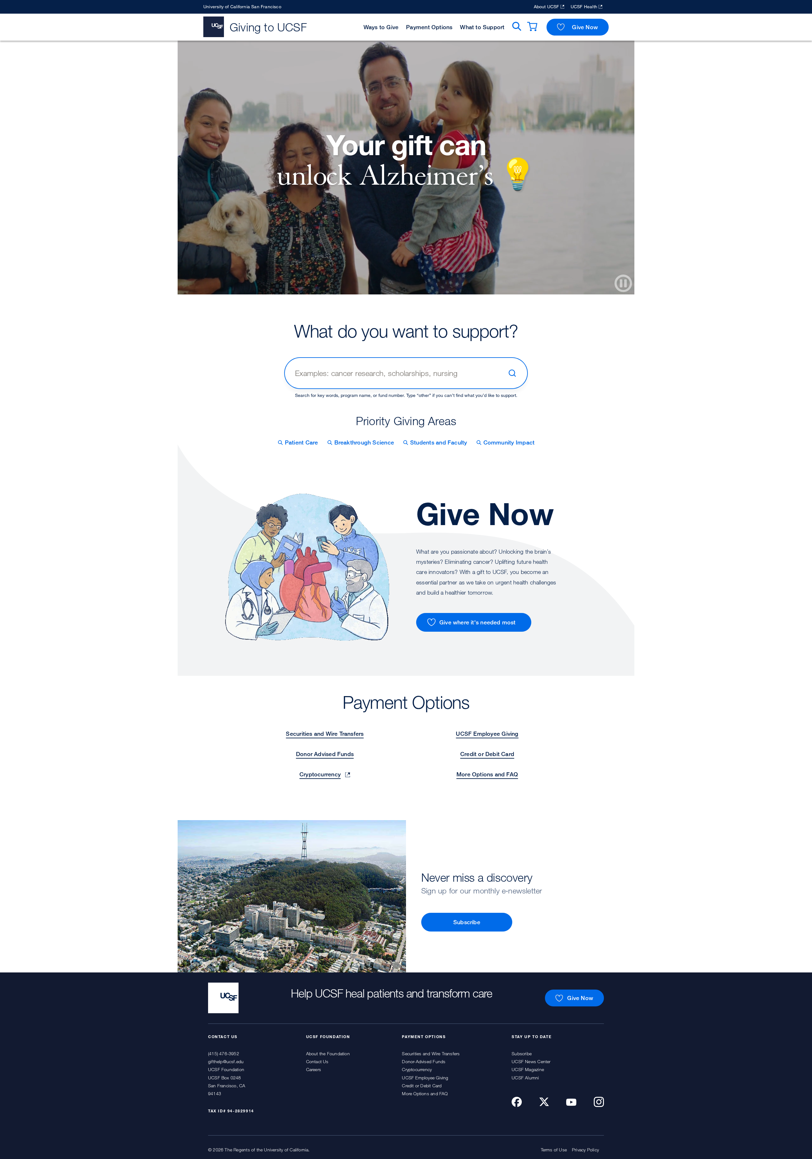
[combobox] (398, 373)
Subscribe (466, 922)
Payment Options (429, 26)
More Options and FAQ (487, 774)
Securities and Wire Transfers (324, 733)
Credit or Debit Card (487, 753)
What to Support (482, 26)
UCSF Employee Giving (487, 733)
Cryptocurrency (320, 774)
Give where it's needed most (477, 622)
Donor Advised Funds (325, 753)
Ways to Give (381, 26)
